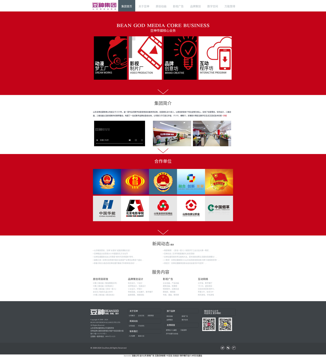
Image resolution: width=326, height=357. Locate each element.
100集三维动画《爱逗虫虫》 (104, 295)
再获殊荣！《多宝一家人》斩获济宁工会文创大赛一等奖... (187, 250)
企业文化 (141, 316)
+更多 (172, 245)
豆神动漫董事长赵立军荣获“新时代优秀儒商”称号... (114, 257)
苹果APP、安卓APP (205, 292)
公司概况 (132, 316)
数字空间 (185, 320)
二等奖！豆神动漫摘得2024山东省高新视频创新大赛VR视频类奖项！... (192, 260)
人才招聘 (132, 336)
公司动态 (132, 326)
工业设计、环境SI (135, 289)
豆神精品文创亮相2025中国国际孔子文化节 (111, 254)
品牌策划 (170, 320)
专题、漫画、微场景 (171, 295)
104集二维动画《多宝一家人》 (105, 289)
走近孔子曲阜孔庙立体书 (103, 292)
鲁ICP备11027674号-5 (98, 334)
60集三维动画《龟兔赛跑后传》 (105, 283)
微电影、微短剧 (169, 292)
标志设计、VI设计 (135, 283)
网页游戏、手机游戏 (206, 295)
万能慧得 (183, 330)
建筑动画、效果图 (170, 286)
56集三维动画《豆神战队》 (103, 286)
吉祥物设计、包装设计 (137, 286)
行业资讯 (141, 326)
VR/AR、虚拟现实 (205, 286)
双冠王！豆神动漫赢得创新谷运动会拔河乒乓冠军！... (185, 263)
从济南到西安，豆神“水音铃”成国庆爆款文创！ (112, 250)
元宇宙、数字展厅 (205, 283)
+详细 (224, 116)
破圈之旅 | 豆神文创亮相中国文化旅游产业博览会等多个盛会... (118, 260)
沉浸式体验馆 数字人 (206, 289)
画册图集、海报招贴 (136, 295)
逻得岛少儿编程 (171, 330)
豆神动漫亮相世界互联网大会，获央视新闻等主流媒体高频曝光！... (190, 257)
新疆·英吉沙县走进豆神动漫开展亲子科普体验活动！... (115, 263)
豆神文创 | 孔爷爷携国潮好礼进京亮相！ (180, 254)
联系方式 (141, 336)
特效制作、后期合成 (171, 289)
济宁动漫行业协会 (172, 334)
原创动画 (170, 316)
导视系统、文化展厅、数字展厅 (140, 292)
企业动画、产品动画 (171, 283)
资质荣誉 (151, 316)
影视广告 (185, 316)
